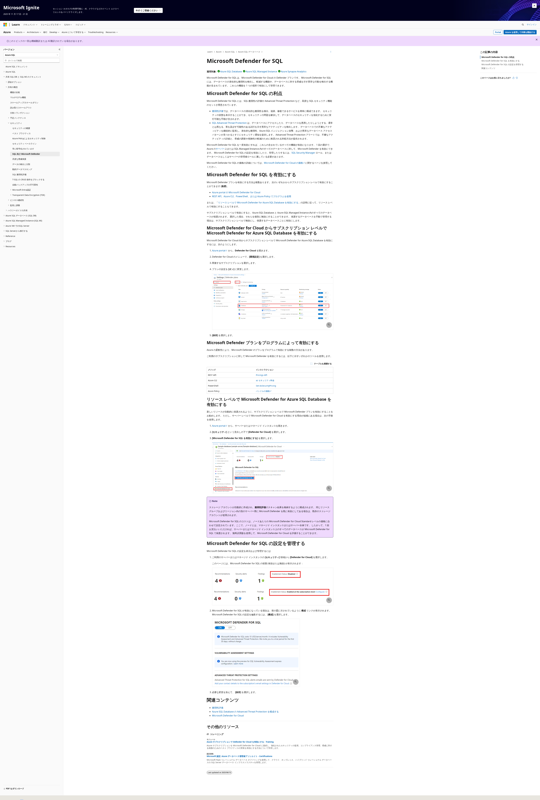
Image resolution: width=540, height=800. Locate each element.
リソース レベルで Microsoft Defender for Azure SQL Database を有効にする (258, 202)
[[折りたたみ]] (59, 49)
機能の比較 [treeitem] (15, 92)
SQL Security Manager (303, 152)
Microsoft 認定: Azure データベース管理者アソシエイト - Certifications (239, 756)
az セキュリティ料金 (265, 380)
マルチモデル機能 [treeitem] (18, 97)
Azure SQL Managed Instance (261, 71)
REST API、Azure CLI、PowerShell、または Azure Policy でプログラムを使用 (251, 196)
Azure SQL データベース (249, 51)
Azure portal (218, 250)
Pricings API (261, 375)
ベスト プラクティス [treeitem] (21, 133)
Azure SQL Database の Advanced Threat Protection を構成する (245, 711)
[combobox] (31, 55)
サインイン (532, 24)
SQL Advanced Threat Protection (229, 122)
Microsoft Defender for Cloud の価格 (283, 162)
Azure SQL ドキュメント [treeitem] (17, 66)
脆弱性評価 (217, 111)
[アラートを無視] (534, 5)
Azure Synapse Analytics (293, 71)
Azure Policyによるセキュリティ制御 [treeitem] (28, 138)
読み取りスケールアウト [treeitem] (21, 107)
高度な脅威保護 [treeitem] (19, 159)
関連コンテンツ (488, 68)
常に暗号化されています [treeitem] (23, 148)
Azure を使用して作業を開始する (520, 32)
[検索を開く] (523, 24)
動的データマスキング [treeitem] (22, 169)
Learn (210, 51)
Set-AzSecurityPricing (266, 385)
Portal (498, 32)
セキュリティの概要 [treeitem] (21, 128)
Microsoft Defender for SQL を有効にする (501, 60)
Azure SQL (230, 51)
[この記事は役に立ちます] (513, 78)
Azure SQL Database (231, 71)
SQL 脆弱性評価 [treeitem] (19, 174)
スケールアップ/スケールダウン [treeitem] (24, 102)
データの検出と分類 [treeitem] (21, 164)
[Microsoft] (5, 24)
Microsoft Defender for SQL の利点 (498, 57)
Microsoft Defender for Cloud (228, 715)
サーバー (220, 148)
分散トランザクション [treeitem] (20, 112)
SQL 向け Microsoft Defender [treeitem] (26, 154)
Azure (218, 51)
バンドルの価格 (263, 391)
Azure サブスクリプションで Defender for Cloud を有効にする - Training (240, 742)
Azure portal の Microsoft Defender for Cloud (236, 192)
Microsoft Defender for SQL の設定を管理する (503, 64)
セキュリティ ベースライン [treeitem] (24, 143)
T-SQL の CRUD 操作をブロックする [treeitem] (28, 179)
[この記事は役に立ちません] (516, 78)
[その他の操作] (330, 52)
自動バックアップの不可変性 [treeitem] (25, 184)
